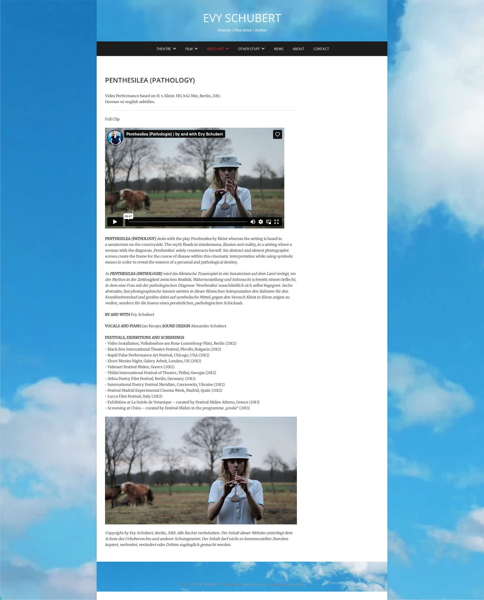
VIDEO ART (215, 48)
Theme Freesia (254, 584)
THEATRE (164, 48)
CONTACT (321, 48)
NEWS (278, 48)
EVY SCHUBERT (242, 18)
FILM (189, 48)
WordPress (297, 584)
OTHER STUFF (249, 48)
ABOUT (298, 48)
